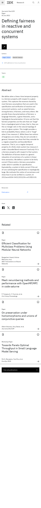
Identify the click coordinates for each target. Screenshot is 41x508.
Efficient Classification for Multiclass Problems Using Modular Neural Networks (17, 246)
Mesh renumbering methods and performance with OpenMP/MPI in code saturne (20, 283)
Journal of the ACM (8, 11)
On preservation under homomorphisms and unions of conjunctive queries (19, 315)
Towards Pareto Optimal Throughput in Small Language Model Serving (19, 348)
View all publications (10, 370)
